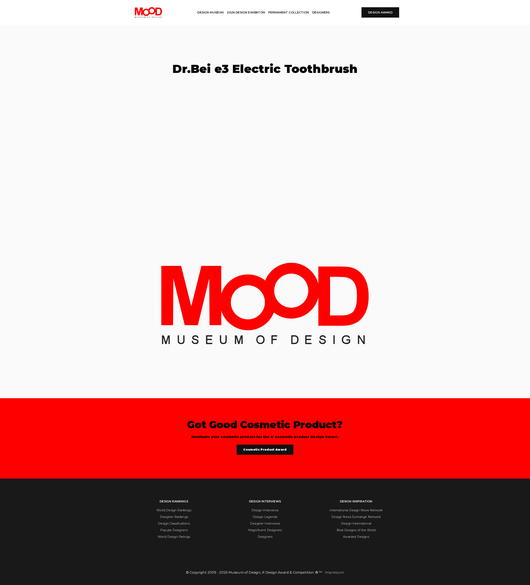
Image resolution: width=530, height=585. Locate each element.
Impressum (334, 572)
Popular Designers (174, 530)
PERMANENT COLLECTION (288, 12)
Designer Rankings (174, 517)
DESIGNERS (321, 12)
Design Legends (265, 517)
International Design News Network (356, 510)
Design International (356, 523)
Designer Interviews (265, 523)
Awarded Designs (356, 537)
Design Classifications (174, 523)
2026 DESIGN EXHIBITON (246, 12)
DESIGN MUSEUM (210, 12)
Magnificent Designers (265, 530)
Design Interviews (265, 510)
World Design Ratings (174, 537)
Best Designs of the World (356, 530)
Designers (265, 537)
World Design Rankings (174, 510)
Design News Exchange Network (356, 517)
